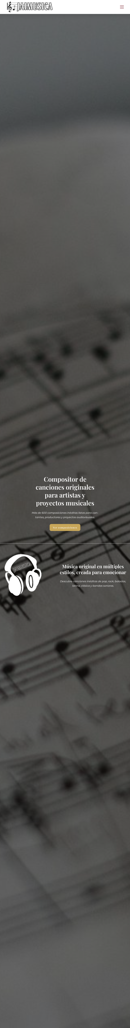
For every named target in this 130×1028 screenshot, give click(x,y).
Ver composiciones (65, 527)
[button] (121, 6)
